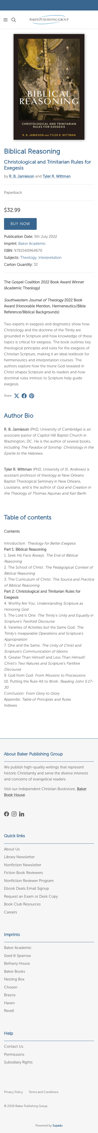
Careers (10, 912)
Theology (28, 257)
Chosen (10, 987)
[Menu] (5, 19)
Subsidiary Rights (18, 1062)
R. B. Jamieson (21, 176)
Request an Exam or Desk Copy (31, 896)
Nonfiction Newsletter (22, 865)
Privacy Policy (13, 1092)
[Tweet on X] (16, 395)
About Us (12, 849)
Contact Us (13, 1046)
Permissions (14, 1054)
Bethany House (17, 963)
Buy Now (20, 224)
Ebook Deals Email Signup (26, 888)
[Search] (16, 19)
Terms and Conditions (43, 1092)
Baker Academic (32, 243)
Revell (9, 1010)
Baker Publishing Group (31, 1106)
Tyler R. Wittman (57, 176)
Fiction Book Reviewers (23, 872)
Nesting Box (14, 979)
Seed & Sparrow (17, 955)
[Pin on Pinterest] (31, 395)
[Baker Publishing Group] (49, 19)
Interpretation (50, 257)
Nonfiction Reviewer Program (29, 880)
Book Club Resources (22, 904)
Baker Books (14, 971)
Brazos (10, 995)
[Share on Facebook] (24, 395)
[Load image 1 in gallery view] (49, 87)
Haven (9, 1003)
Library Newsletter (19, 857)
